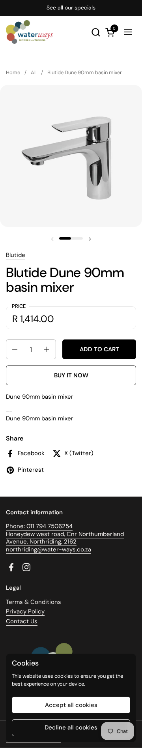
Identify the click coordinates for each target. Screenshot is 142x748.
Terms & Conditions (33, 602)
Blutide (15, 255)
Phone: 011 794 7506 (34, 526)
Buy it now (71, 375)
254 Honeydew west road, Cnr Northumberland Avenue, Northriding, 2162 (65, 534)
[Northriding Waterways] (29, 32)
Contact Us (21, 621)
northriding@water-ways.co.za (48, 549)
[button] (96, 32)
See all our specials (71, 8)
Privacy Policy (25, 611)
